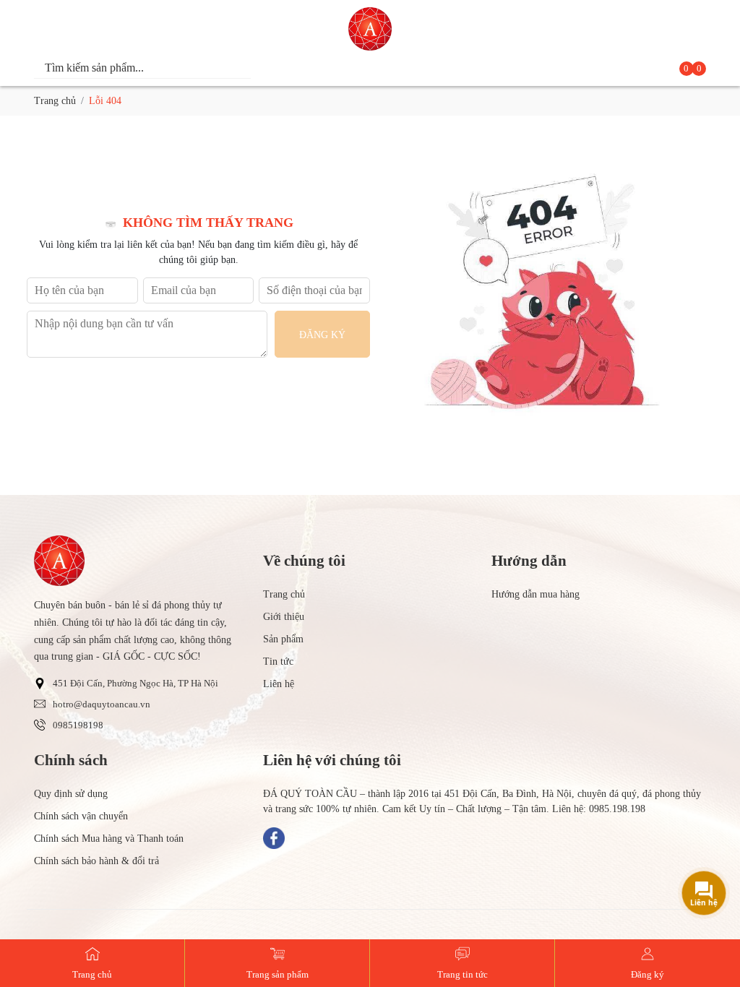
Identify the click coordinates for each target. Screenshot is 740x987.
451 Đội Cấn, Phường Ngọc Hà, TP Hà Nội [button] (135, 683)
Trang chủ (55, 100)
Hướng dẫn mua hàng (535, 594)
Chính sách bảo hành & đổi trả (96, 860)
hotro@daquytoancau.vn (101, 704)
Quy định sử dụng (71, 793)
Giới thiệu (283, 616)
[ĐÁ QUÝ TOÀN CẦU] (370, 29)
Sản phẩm (283, 639)
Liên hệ (278, 683)
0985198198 (78, 725)
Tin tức (278, 661)
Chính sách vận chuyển (81, 816)
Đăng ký (322, 334)
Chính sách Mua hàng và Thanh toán (109, 838)
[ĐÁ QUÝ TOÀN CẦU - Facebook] (274, 838)
